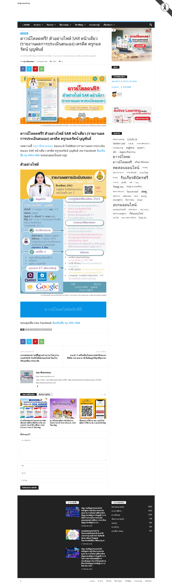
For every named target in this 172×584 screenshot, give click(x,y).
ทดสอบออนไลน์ (126, 167)
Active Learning (118, 139)
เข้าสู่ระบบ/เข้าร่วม (23, 3)
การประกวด (118, 148)
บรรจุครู (145, 167)
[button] (151, 25)
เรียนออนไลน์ (136, 213)
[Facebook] (23, 69)
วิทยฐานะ (118, 186)
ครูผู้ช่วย (130, 148)
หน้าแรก (22, 31)
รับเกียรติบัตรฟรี (134, 177)
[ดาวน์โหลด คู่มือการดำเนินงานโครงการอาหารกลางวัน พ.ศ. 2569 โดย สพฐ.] (63, 409)
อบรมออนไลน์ (125, 205)
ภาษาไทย (143, 173)
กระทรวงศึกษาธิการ (143, 143)
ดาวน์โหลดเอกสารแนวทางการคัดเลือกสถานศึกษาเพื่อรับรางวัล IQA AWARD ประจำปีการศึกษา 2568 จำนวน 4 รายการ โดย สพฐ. (33, 424)
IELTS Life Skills (130, 81)
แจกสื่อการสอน (117, 531)
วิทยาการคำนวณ (118, 191)
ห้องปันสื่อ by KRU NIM (66, 322)
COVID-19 (132, 139)
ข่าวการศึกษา (117, 511)
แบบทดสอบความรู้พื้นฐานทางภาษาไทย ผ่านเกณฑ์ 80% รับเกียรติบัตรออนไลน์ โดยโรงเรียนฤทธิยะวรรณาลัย (39, 358)
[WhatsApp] (41, 69)
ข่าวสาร (37, 24)
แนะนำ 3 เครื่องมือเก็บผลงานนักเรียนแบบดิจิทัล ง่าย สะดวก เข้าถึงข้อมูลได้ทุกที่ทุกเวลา (86, 356)
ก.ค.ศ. (131, 144)
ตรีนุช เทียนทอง (142, 162)
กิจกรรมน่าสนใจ (32, 31)
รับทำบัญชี (127, 87)
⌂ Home (26, 24)
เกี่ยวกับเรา (107, 24)
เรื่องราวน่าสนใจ (118, 519)
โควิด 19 (142, 218)
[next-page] (105, 394)
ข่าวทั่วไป (115, 527)
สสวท (136, 196)
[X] (29, 69)
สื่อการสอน (64, 24)
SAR (27, 329)
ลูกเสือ (123, 182)
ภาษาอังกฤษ (132, 173)
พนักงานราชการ (118, 172)
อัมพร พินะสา (133, 209)
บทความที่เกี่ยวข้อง (28, 394)
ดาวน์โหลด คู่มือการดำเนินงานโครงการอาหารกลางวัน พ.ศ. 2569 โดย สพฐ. (63, 422)
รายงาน (115, 182)
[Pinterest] (35, 69)
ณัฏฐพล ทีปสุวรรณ (127, 152)
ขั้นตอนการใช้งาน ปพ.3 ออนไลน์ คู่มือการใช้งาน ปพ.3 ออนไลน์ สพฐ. (92, 421)
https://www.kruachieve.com (45, 376)
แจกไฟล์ (48, 329)
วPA (130, 182)
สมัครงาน (116, 196)
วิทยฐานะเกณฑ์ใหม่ (134, 187)
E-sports (115, 87)
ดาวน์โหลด (24, 33)
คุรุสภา (141, 147)
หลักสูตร (140, 200)
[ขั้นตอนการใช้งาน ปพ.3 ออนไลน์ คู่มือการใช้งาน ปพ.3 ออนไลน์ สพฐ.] (92, 409)
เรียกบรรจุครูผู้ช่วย (119, 214)
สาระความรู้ (94, 24)
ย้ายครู (115, 178)
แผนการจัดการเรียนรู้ (128, 218)
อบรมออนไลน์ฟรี (119, 210)
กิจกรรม (50, 24)
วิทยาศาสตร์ (132, 191)
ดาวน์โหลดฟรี (122, 162)
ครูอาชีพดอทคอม (28, 61)
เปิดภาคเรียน (144, 209)
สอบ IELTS (116, 81)
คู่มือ (114, 152)
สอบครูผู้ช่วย (118, 200)
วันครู (137, 182)
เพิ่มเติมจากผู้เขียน (44, 394)
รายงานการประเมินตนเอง (37, 329)
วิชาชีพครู (79, 24)
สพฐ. (144, 191)
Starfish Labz (119, 143)
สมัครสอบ (127, 196)
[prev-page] (101, 394)
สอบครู (143, 196)
